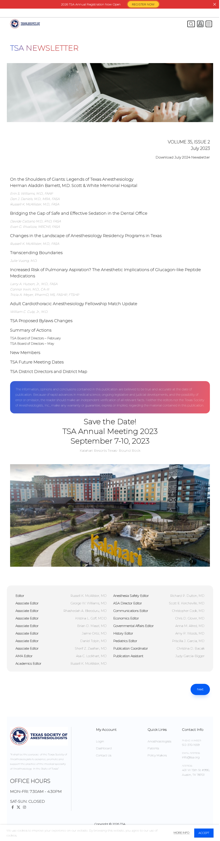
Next (200, 689)
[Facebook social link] (12, 807)
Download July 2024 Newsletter (183, 157)
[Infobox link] (110, 191)
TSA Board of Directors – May (32, 343)
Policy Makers (157, 755)
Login (100, 741)
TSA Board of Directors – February (35, 338)
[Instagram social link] (24, 807)
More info (182, 832)
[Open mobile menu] (209, 24)
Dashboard (104, 748)
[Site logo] (25, 24)
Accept (204, 833)
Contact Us (103, 755)
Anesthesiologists (159, 741)
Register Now (143, 4)
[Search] (190, 24)
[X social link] (18, 807)
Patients (153, 748)
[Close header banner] (214, 4)
